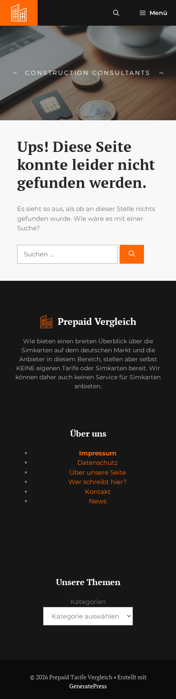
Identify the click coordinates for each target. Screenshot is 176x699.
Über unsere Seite (97, 472)
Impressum (98, 453)
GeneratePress (88, 686)
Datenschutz (97, 462)
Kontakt (98, 492)
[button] (116, 13)
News (97, 501)
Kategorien (88, 602)
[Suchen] (132, 254)
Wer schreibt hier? (97, 482)
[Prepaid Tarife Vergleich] (18, 13)
